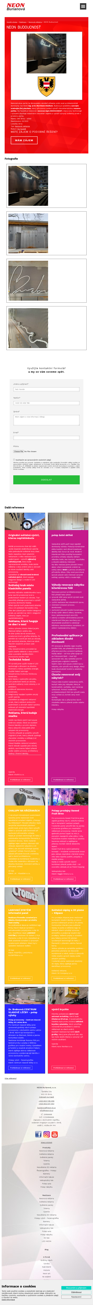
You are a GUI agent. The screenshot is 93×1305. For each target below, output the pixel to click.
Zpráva (16, 412)
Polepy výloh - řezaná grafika (46, 1218)
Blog (46, 1249)
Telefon (16, 398)
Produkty (46, 1148)
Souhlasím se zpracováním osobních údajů (33, 460)
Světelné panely (46, 1157)
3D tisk (46, 1238)
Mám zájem (24, 140)
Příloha (16, 446)
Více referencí (10, 1078)
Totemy (46, 1161)
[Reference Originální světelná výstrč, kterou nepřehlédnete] (25, 529)
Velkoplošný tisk (46, 1180)
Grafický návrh (46, 1260)
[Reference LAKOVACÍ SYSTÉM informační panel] (25, 904)
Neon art (46, 1273)
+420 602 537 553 (46, 1104)
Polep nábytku (46, 1187)
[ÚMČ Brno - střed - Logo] (46, 97)
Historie (46, 1270)
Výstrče (46, 1164)
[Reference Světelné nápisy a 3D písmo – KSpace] (68, 904)
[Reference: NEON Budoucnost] (28, 205)
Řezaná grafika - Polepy (46, 1170)
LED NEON (46, 1241)
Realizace (46, 1195)
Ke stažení (46, 1277)
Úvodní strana (12, 22)
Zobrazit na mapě (46, 1097)
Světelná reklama (46, 1154)
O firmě (46, 1257)
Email (16, 433)
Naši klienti (46, 1267)
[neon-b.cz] (26, 6)
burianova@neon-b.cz (46, 1108)
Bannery (46, 1174)
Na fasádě (21, 129)
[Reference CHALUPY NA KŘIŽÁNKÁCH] (25, 805)
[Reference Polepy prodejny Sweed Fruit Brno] (68, 805)
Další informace (8, 1300)
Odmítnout (76, 1292)
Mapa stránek (46, 1142)
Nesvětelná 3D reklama (46, 1167)
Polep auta (46, 1184)
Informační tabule (46, 1177)
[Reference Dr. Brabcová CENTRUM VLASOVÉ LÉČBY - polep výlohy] (25, 1004)
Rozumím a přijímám (76, 1288)
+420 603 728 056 (46, 1101)
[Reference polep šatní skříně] (68, 529)
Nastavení (76, 1297)
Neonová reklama (22, 126)
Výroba (46, 1263)
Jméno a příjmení (20, 384)
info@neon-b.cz (46, 1110)
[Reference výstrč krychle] (68, 1004)
